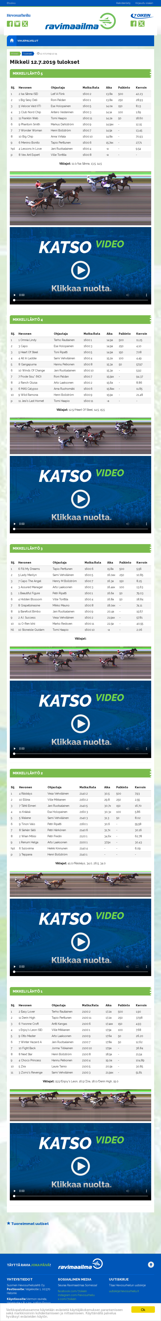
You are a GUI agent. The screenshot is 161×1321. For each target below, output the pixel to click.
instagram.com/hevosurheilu (76, 1295)
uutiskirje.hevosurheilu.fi (124, 1291)
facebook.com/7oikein (72, 1291)
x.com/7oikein (67, 1299)
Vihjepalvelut (27, 40)
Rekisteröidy (123, 3)
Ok (143, 1309)
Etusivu (11, 3)
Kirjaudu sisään (144, 3)
